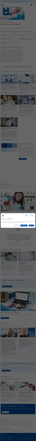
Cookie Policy (21, 222)
